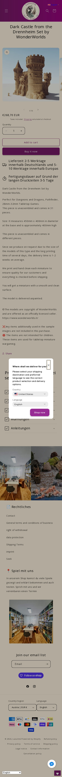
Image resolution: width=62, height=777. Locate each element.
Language (17, 399)
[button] (52, 764)
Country (17, 389)
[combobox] (23, 394)
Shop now (39, 412)
